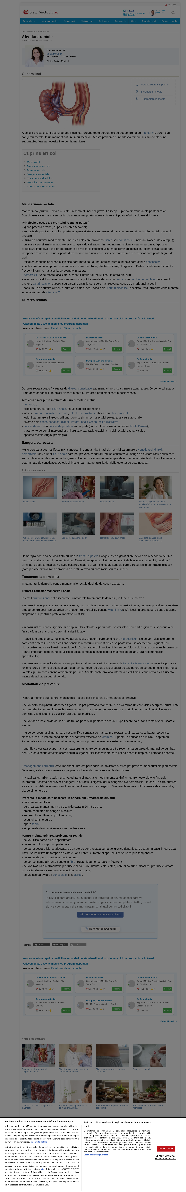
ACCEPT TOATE (166, 1148)
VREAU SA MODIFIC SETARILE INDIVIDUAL (165, 1157)
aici (42, 1169)
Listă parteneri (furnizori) (96, 1155)
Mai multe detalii (39, 1142)
